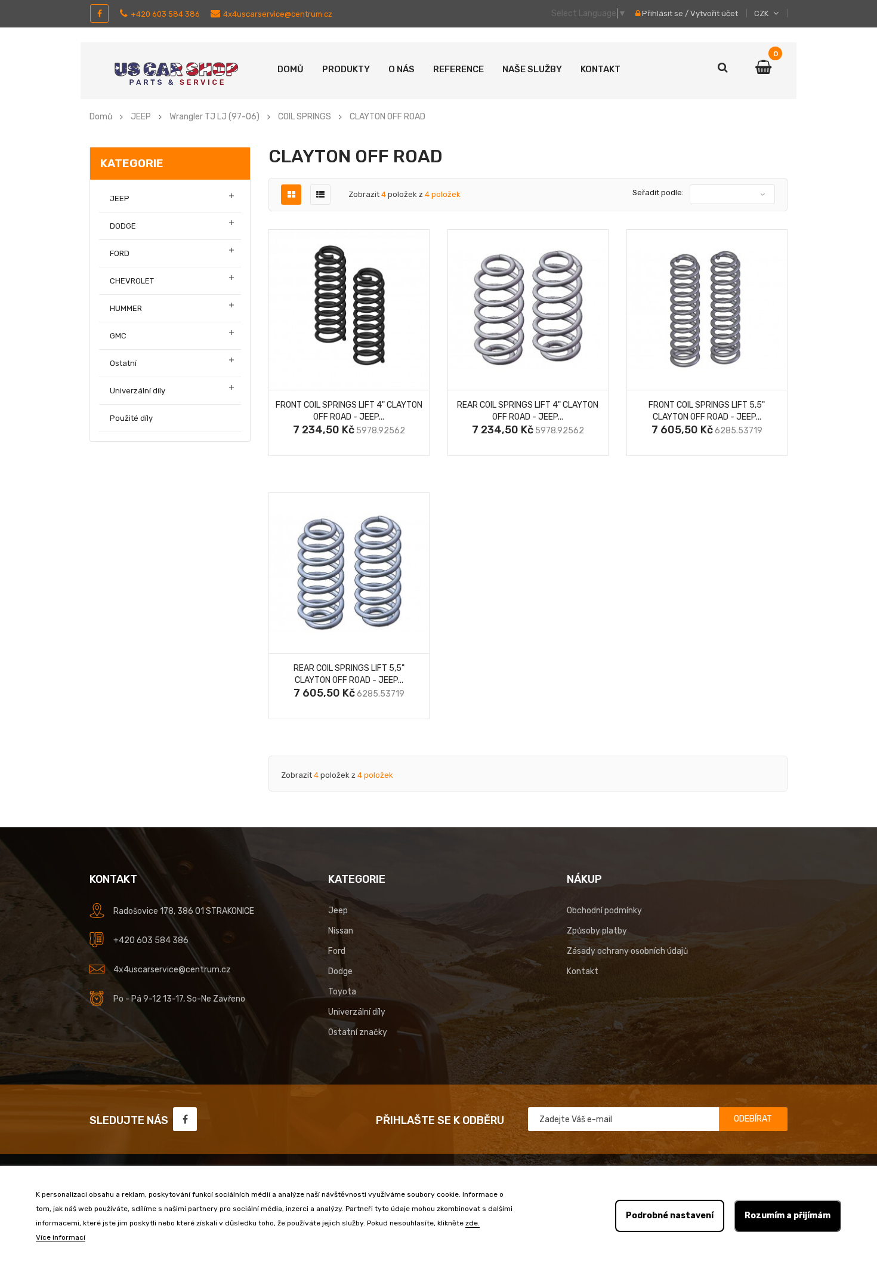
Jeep (338, 910)
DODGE (123, 225)
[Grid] (291, 195)
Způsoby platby (597, 931)
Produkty (346, 69)
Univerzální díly (137, 390)
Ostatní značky (357, 1032)
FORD (119, 253)
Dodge (340, 971)
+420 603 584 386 (165, 14)
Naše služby (532, 69)
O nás (401, 69)
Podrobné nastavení (670, 1215)
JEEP (119, 198)
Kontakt (600, 69)
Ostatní (123, 363)
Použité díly (131, 418)
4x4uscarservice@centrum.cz (277, 14)
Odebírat (753, 1119)
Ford (336, 951)
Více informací (60, 1237)
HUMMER (126, 308)
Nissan (340, 931)
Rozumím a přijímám (787, 1215)
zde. (472, 1223)
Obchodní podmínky (604, 910)
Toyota (342, 992)
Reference (458, 69)
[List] (320, 195)
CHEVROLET (132, 280)
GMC (118, 335)
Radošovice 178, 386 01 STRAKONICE (183, 911)
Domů (290, 69)
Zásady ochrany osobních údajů (627, 951)
